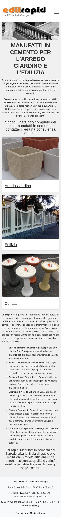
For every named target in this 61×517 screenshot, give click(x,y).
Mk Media (31, 513)
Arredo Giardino (18, 186)
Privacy (35, 505)
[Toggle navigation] (56, 11)
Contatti (11, 303)
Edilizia (11, 245)
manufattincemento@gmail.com (30, 496)
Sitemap (41, 513)
